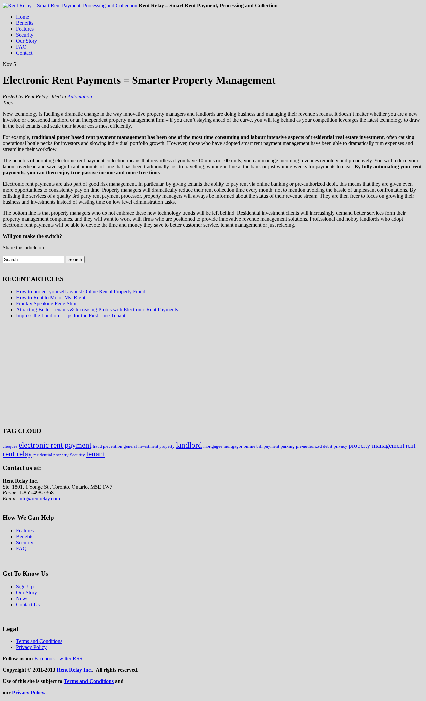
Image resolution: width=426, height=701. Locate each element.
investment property (156, 446)
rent (410, 445)
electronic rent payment (55, 445)
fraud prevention (107, 446)
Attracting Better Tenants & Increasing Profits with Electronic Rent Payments (97, 309)
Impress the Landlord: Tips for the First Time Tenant (70, 315)
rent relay (17, 454)
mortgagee (212, 446)
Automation (79, 96)
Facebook (44, 658)
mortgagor (233, 446)
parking (288, 446)
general (130, 446)
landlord (189, 445)
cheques (10, 446)
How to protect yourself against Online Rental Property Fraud (80, 291)
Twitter (63, 658)
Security (77, 454)
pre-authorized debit (314, 446)
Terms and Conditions (89, 681)
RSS (77, 658)
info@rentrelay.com (39, 498)
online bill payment (261, 446)
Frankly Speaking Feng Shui (46, 303)
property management (376, 445)
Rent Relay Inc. (74, 670)
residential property (51, 454)
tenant (95, 454)
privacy (340, 446)
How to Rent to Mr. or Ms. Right (50, 297)
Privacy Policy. (28, 692)
